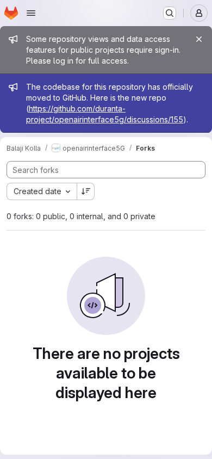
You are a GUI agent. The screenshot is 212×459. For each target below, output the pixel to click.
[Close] (198, 39)
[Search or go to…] (169, 13)
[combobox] (42, 191)
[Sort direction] (86, 191)
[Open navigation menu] (31, 13)
